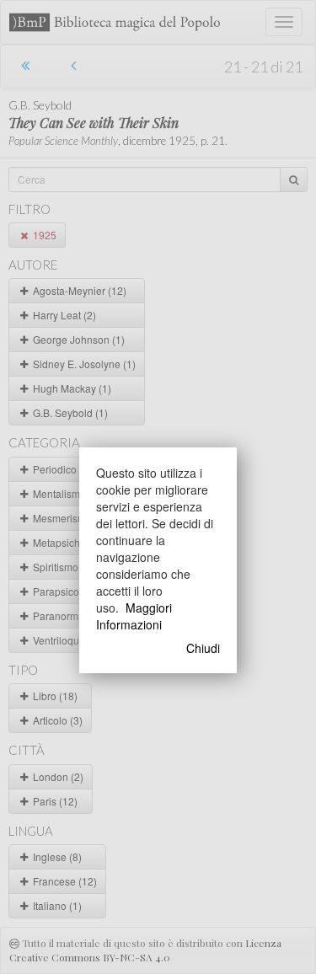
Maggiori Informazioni (134, 616)
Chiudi (203, 648)
